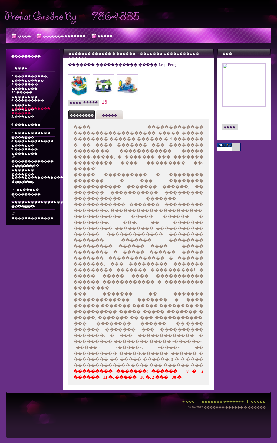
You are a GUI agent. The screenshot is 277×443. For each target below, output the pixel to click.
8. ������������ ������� (32, 142)
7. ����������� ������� (30, 134)
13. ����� (21, 181)
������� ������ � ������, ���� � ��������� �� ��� (72, 15)
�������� (82, 115)
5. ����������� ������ (30, 109)
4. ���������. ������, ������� (28, 101)
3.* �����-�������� (24, 93)
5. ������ (22, 117)
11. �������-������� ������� (25, 166)
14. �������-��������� (26, 190)
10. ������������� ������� (32, 158)
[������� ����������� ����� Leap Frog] (79, 76)
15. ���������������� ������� (33, 198)
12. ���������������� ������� (33, 174)
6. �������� (26, 125)
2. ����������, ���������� (29, 77)
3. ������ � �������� (24, 85)
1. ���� (19, 68)
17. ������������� (32, 215)
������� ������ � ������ (102, 54)
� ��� (24, 36)
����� (105, 36)
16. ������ (23, 206)
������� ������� (64, 36)
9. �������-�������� (24, 150)
